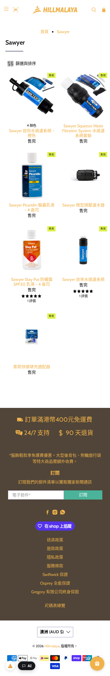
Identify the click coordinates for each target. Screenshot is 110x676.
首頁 (44, 32)
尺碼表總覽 (55, 605)
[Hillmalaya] (55, 9)
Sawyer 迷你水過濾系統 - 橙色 (31, 133)
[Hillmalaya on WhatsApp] (62, 513)
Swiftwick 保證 (55, 574)
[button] (14, 10)
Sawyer (63, 32)
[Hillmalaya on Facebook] (47, 513)
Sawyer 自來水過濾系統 (83, 279)
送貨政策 (55, 539)
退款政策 (55, 548)
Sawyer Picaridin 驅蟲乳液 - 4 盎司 (31, 207)
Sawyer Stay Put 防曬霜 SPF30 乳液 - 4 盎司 (31, 282)
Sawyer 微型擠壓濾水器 (83, 205)
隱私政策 (55, 557)
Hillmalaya (52, 646)
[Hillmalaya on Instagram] (54, 513)
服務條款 (55, 565)
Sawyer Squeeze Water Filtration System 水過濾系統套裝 (83, 130)
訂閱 (83, 494)
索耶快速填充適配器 (31, 366)
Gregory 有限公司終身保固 (55, 591)
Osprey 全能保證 (55, 583)
